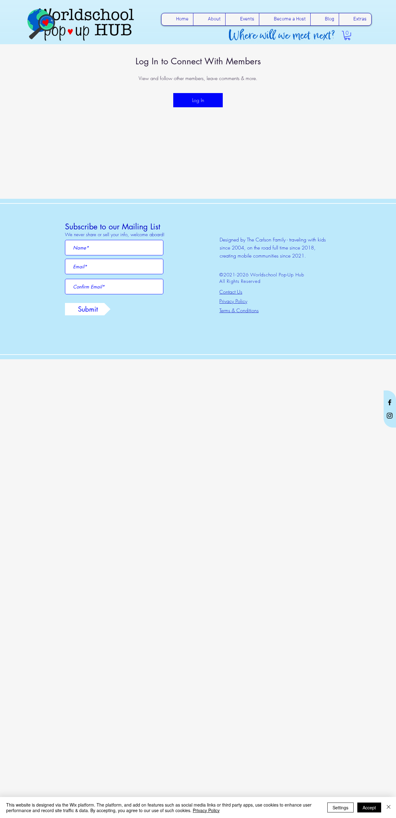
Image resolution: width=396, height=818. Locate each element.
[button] (347, 35)
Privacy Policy (206, 810)
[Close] (388, 807)
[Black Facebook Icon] (390, 402)
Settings (340, 807)
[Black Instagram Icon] (390, 416)
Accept (369, 807)
